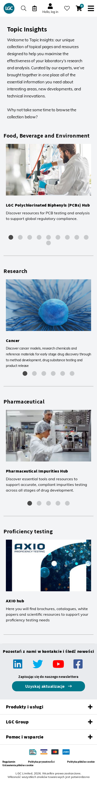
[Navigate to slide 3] (29, 237)
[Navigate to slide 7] (67, 237)
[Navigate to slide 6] (58, 237)
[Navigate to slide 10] (48, 243)
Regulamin (8, 761)
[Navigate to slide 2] (20, 237)
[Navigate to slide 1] (10, 237)
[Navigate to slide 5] (48, 237)
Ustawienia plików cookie (17, 765)
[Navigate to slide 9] (86, 237)
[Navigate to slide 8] (76, 237)
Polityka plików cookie (81, 761)
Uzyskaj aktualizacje (45, 686)
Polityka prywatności (41, 761)
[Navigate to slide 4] (39, 237)
